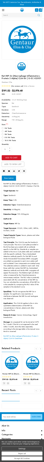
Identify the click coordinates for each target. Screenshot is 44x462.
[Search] (39, 15)
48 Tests (8, 131)
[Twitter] (19, 171)
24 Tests (8, 128)
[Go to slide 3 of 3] (36, 390)
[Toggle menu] (3, 10)
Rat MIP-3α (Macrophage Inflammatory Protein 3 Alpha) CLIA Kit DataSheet (20, 337)
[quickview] (8, 383)
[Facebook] (4, 171)
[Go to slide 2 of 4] (40, 348)
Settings (22, 448)
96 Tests (8, 134)
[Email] (9, 171)
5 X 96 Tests (10, 137)
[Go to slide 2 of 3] (40, 390)
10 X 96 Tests (10, 140)
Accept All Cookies (22, 458)
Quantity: (5, 144)
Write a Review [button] (29, 86)
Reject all (22, 453)
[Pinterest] (24, 171)
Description (9, 178)
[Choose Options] (4, 383)
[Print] (14, 171)
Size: (5, 124)
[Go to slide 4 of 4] (36, 348)
